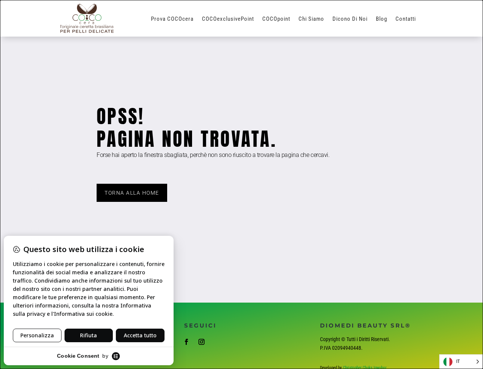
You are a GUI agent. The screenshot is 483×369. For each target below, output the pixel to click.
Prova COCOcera (172, 19)
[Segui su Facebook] (186, 342)
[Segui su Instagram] (201, 342)
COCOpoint (276, 19)
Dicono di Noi (350, 19)
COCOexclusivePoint (228, 19)
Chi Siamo (311, 19)
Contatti (405, 19)
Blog (381, 19)
